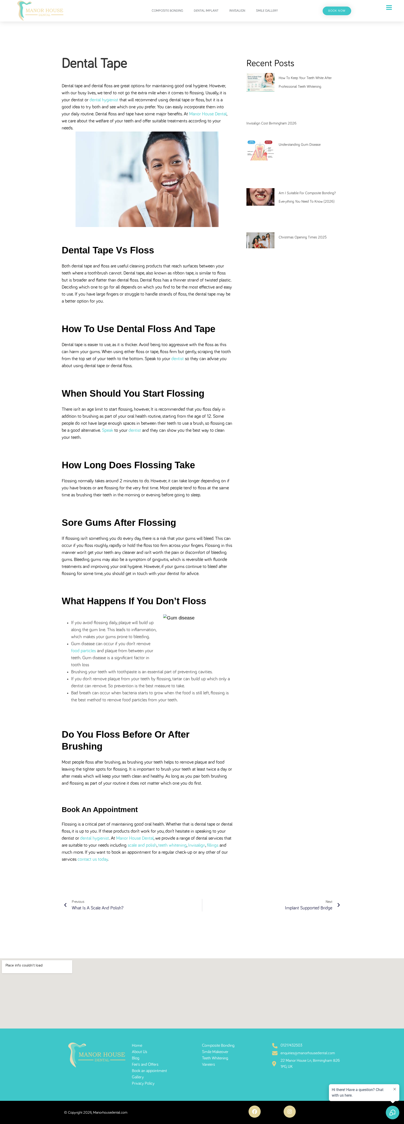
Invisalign (237, 10)
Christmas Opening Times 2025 (303, 237)
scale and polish (142, 845)
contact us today (93, 859)
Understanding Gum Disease (300, 144)
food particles (83, 650)
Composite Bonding (167, 10)
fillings (212, 845)
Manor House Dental (208, 114)
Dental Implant (206, 10)
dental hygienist (104, 100)
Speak (108, 430)
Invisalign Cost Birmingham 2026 (271, 123)
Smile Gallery (267, 10)
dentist (177, 358)
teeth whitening (172, 845)
